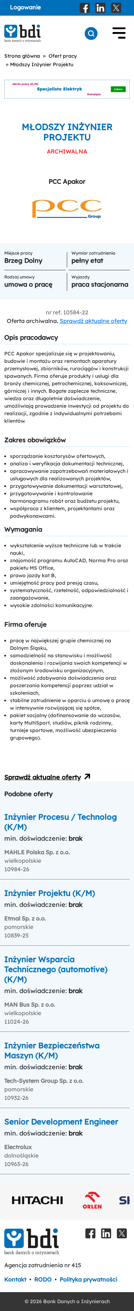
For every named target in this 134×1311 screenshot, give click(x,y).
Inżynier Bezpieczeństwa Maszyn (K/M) (52, 1050)
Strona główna (22, 56)
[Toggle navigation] (119, 33)
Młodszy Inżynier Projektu (41, 64)
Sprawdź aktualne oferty (93, 320)
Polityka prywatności (88, 1279)
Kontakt (15, 1279)
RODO (43, 1279)
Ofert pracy (63, 56)
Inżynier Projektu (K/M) (49, 893)
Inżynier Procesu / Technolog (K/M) (60, 822)
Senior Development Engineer (61, 1122)
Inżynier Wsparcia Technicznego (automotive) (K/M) (56, 969)
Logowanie (25, 7)
